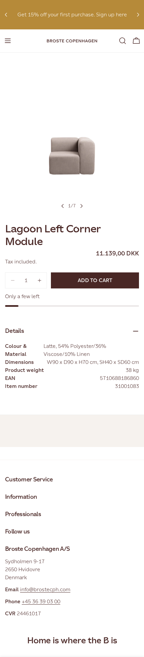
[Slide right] (81, 206)
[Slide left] (62, 206)
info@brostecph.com (45, 589)
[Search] (122, 40)
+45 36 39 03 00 (41, 601)
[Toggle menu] (7, 40)
